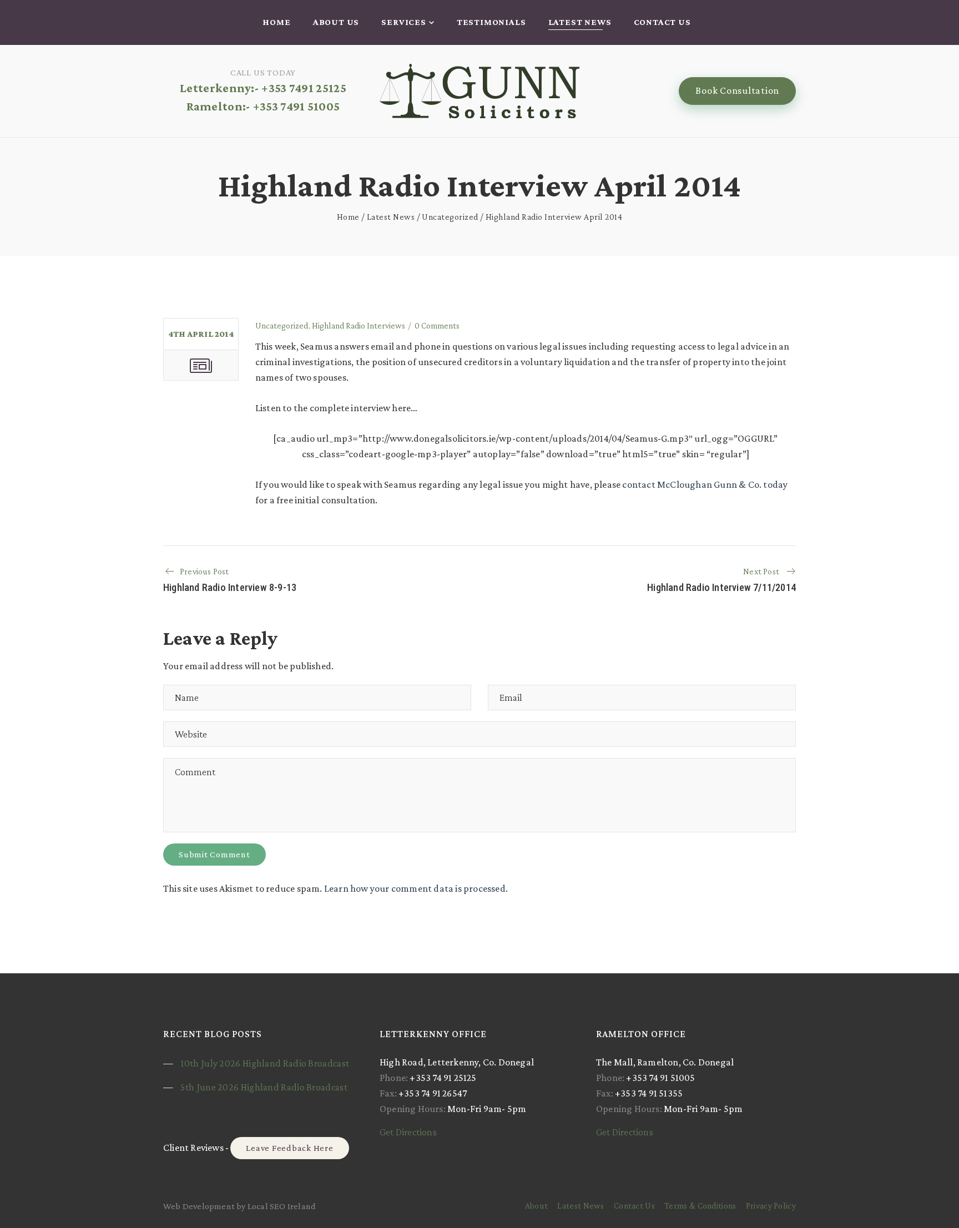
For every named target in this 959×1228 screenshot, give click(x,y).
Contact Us (662, 22)
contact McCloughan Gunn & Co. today (705, 484)
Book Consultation (737, 90)
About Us (336, 22)
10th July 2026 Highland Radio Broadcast (264, 1063)
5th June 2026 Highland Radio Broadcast (263, 1087)
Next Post (761, 571)
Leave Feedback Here (289, 1148)
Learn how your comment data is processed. (416, 888)
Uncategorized (450, 216)
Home (276, 22)
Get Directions (408, 1132)
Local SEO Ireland (282, 1206)
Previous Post (204, 571)
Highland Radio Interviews (358, 325)
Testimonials (491, 22)
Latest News (580, 22)
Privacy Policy (771, 1205)
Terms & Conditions (700, 1205)
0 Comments (437, 325)
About (536, 1205)
